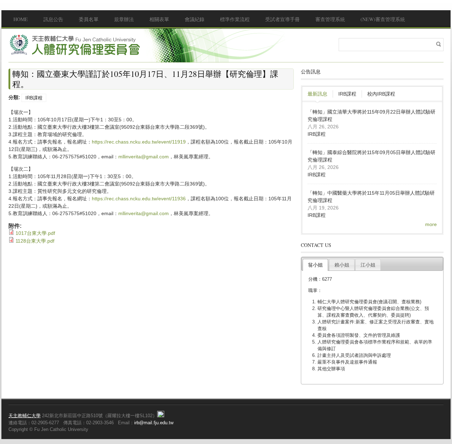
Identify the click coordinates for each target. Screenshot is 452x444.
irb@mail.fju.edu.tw (153, 422)
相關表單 (159, 19)
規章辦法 (124, 19)
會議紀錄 (194, 19)
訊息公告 (53, 19)
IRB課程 (33, 98)
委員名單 (89, 19)
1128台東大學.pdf (35, 241)
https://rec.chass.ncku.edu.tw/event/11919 (139, 142)
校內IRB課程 (381, 94)
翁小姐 (315, 265)
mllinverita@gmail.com (143, 156)
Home (20, 19)
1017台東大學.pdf (35, 233)
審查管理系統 (330, 19)
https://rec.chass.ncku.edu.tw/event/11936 (139, 198)
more (431, 224)
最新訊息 (317, 94)
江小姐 (368, 265)
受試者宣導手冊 (282, 19)
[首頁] (75, 44)
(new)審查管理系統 (383, 19)
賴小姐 (341, 265)
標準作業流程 (235, 19)
